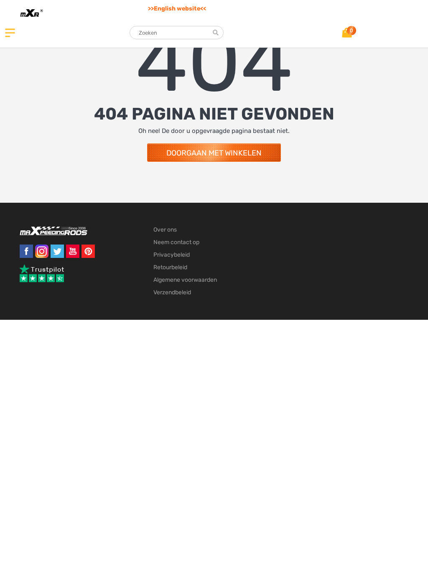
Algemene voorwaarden (185, 279)
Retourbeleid (170, 267)
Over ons (165, 229)
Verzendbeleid (172, 292)
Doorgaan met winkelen (214, 153)
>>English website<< (177, 8)
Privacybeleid (171, 254)
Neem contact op (176, 242)
